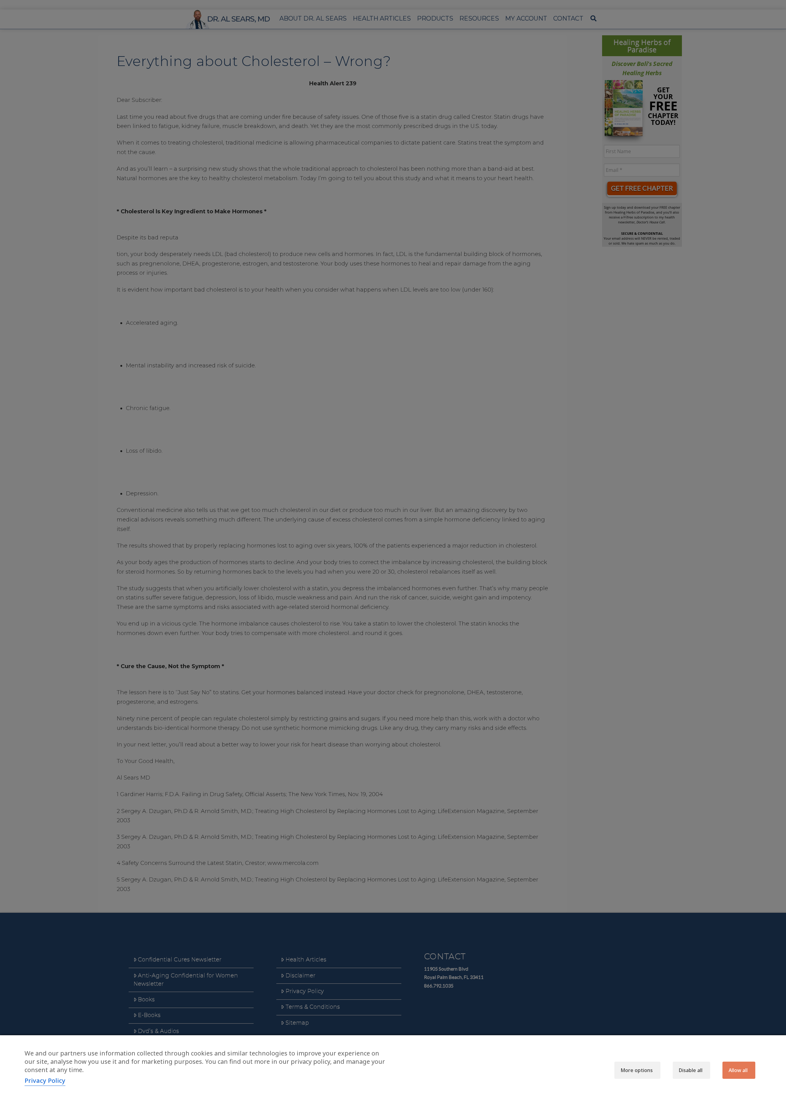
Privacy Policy (45, 1080)
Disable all (690, 1070)
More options (637, 1070)
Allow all (738, 1070)
